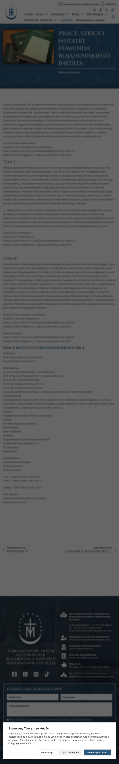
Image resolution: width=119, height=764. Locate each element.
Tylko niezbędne (70, 752)
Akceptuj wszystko (97, 752)
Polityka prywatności (19, 743)
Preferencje (47, 752)
